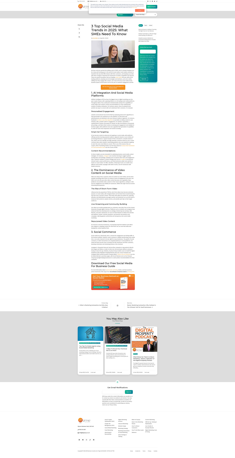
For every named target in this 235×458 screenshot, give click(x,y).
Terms (144, 451)
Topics (145, 25)
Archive (150, 25)
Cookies (155, 451)
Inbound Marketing (123, 423)
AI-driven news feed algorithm (105, 120)
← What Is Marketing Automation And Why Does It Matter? (93, 306)
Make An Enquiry (136, 419)
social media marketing (112, 270)
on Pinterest (123, 254)
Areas (131, 451)
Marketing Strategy (123, 428)
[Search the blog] (155, 14)
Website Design (122, 426)
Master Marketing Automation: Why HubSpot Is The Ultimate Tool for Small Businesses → (141, 306)
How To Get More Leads (138, 430)
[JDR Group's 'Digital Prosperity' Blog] (117, 305)
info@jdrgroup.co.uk (84, 432)
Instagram (106, 156)
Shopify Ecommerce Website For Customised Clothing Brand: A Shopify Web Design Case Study (147, 40)
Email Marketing (109, 430)
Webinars (134, 432)
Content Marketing (150, 419)
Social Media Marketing (110, 427)
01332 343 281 (82, 429)
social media (118, 77)
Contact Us (137, 451)
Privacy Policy (134, 7)
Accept (139, 10)
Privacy (149, 451)
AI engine (122, 159)
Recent (140, 25)
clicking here (131, 271)
